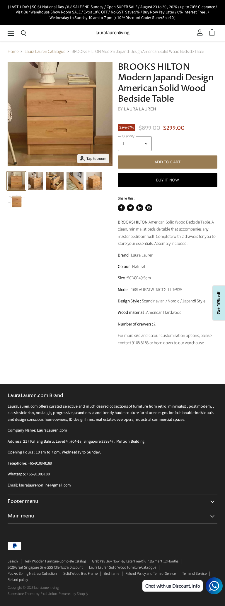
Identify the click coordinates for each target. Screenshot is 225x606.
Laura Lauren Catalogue (45, 51)
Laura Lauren (140, 109)
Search (13, 561)
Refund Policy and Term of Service (150, 573)
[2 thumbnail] (16, 181)
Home (13, 51)
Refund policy (18, 579)
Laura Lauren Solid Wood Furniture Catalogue (122, 567)
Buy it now (167, 180)
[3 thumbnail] (54, 181)
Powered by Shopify (73, 593)
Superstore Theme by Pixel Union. (33, 593)
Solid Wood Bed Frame (80, 573)
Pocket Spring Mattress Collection (32, 573)
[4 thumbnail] (16, 201)
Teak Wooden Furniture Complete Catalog (55, 561)
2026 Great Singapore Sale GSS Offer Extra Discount (45, 567)
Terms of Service (194, 573)
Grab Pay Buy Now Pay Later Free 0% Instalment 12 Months (135, 561)
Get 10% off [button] (218, 303)
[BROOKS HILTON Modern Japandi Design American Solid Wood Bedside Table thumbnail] (36, 181)
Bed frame (111, 573)
